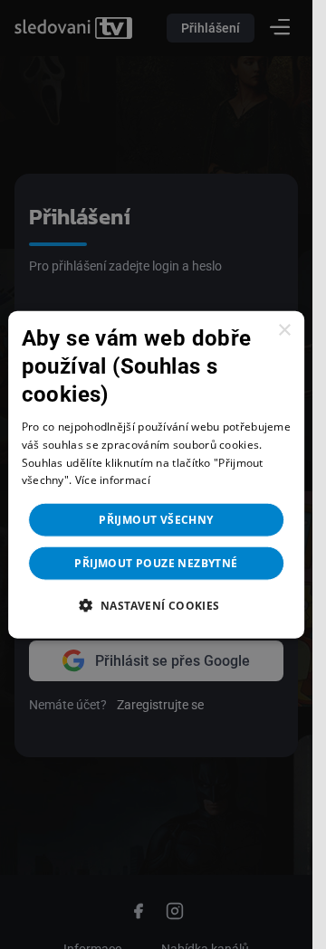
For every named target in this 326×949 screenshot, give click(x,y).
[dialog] (156, 474)
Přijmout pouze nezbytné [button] (155, 563)
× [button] (284, 330)
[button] (155, 605)
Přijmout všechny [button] (156, 519)
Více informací (112, 480)
